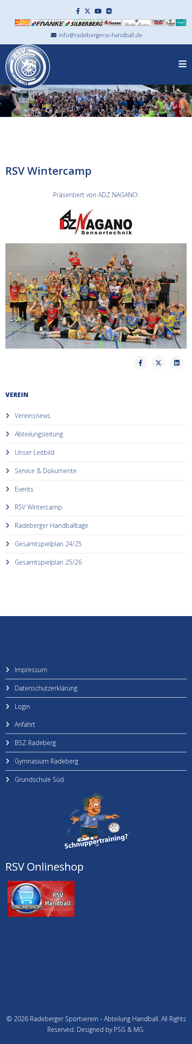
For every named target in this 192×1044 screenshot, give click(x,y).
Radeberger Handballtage (50, 525)
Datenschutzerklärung (45, 688)
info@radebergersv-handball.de (100, 35)
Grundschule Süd (38, 779)
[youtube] (98, 11)
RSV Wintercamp (37, 507)
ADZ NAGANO (118, 194)
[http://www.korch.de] (158, 22)
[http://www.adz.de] (112, 22)
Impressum (30, 669)
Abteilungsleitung (38, 434)
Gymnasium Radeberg (45, 761)
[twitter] (87, 11)
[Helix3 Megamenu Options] (183, 63)
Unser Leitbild (33, 452)
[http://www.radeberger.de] (170, 22)
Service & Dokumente (45, 470)
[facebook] (78, 11)
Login (21, 706)
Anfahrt (24, 724)
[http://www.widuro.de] (181, 22)
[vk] (109, 11)
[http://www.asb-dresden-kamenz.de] (22, 22)
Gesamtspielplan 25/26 (47, 562)
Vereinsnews (31, 415)
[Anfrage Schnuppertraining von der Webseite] (96, 821)
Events (23, 489)
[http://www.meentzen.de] (136, 22)
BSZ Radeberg (34, 742)
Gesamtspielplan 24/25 (47, 543)
